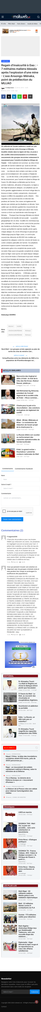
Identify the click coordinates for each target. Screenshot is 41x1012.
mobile (19, 326)
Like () (23, 562)
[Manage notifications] (36, 1002)
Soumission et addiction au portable (28, 707)
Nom (3, 475)
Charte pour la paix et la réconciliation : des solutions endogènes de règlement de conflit (28, 409)
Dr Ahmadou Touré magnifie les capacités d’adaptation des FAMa (28, 731)
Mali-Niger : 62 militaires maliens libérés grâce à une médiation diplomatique (28, 894)
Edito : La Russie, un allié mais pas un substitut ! (27, 719)
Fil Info (3, 24)
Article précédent (21, 346)
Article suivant (19, 355)
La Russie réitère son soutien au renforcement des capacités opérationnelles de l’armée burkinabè (28, 438)
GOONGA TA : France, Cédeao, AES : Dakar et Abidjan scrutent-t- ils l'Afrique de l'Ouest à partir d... (28, 855)
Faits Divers (21, 24)
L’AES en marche (25, 812)
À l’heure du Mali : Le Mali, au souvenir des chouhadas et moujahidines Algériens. (28, 697)
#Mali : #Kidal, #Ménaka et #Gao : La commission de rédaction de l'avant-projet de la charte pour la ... (27, 423)
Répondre (16, 562)
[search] (38, 17)
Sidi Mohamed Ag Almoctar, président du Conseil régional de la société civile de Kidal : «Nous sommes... (28, 394)
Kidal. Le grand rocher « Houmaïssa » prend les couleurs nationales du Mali (28, 451)
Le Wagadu (19, 385)
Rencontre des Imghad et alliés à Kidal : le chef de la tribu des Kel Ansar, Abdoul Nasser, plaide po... (27, 379)
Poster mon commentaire (12, 519)
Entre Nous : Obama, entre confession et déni (27, 869)
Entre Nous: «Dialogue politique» (28, 840)
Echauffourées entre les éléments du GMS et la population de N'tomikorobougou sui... (21, 359)
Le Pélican (21, 723)
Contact (4, 1007)
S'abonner (34, 992)
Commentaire (6, 493)
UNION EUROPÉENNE (15, 331)
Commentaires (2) (12, 530)
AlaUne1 (11, 326)
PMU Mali (11, 24)
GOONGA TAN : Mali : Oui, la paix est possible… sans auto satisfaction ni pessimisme (27, 827)
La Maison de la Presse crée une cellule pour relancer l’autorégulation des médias (21, 791)
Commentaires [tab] (7, 469)
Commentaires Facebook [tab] (24, 469)
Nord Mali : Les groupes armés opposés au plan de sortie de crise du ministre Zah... (20, 350)
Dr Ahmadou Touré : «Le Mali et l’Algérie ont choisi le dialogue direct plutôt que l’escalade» (28, 684)
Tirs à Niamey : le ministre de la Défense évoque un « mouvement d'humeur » (19, 780)
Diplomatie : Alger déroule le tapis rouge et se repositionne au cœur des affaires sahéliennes (28, 946)
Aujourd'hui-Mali (23, 834)
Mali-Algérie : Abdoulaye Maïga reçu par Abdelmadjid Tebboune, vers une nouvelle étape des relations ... (28, 931)
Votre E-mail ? (6, 484)
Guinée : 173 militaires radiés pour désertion (27, 916)
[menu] (2, 17)
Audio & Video (32, 24)
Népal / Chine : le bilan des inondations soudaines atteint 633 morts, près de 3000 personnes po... (21, 758)
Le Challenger (22, 844)
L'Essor (18, 400)
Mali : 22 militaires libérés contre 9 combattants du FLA (27, 905)
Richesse (28, 331)
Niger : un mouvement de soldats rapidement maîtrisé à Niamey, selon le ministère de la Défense (21, 769)
